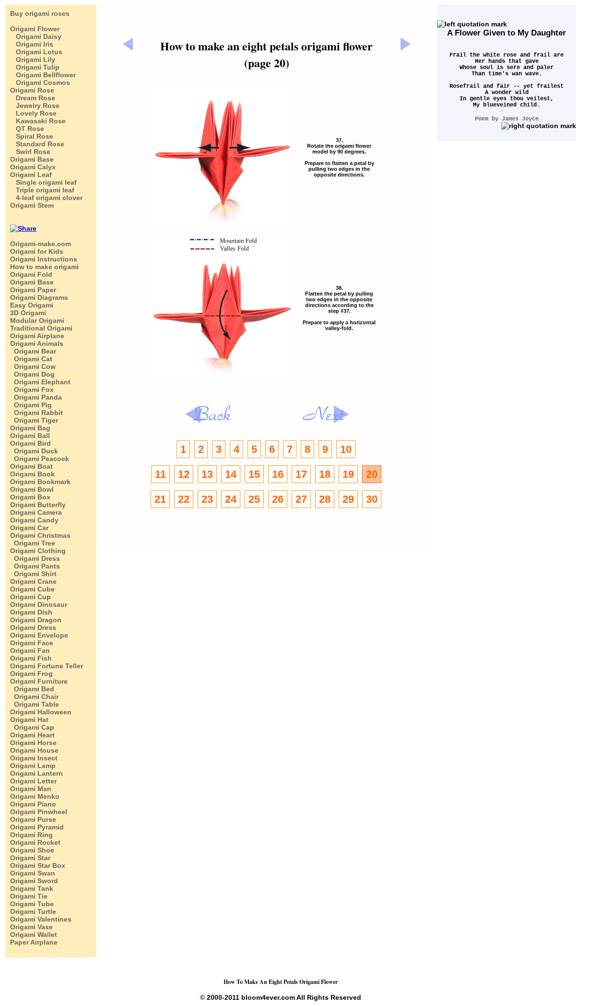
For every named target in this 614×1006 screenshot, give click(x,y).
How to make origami (44, 267)
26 (277, 499)
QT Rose (27, 128)
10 (346, 449)
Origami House (34, 750)
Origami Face (31, 643)
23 (207, 499)
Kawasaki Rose (38, 121)
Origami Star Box (37, 865)
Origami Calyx (33, 167)
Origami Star (30, 858)
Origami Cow (33, 366)
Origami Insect (34, 758)
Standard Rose (37, 144)
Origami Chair (34, 696)
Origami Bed (32, 689)
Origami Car (29, 528)
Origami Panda (36, 397)
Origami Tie (28, 896)
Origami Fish (31, 658)
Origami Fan (30, 650)
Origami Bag (30, 428)
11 (160, 474)
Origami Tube (32, 904)
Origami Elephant (40, 382)
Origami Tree (32, 543)
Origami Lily (32, 59)
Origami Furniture (39, 681)
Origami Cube (32, 589)
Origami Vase (31, 927)
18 (325, 474)
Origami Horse (33, 742)
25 (254, 499)
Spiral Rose (31, 136)
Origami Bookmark (40, 481)
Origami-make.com (40, 244)
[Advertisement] (279, 27)
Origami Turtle (33, 911)
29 (348, 499)
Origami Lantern (36, 773)
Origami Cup (30, 597)
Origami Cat (31, 359)
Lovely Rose (33, 113)
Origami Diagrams (39, 297)
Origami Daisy (35, 36)
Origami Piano (33, 804)
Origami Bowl (32, 489)
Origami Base (32, 159)
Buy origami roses (40, 13)
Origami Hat (29, 719)
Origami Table (34, 704)
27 (301, 499)
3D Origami (28, 313)
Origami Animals (36, 343)
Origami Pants (35, 566)
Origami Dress (35, 558)
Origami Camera (36, 512)
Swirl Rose (30, 151)
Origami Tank (31, 888)
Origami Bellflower (43, 75)
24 (230, 499)
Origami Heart (32, 735)
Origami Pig (31, 405)
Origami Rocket (35, 842)
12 (183, 474)
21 (160, 499)
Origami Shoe (32, 850)
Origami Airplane (37, 336)
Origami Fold (31, 274)
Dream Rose (32, 98)
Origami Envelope (39, 635)
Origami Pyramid (37, 827)
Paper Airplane (34, 942)
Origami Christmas (40, 535)
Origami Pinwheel (38, 812)
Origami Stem (32, 205)
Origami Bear (33, 351)
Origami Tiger (34, 420)
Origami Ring (31, 835)
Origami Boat (31, 466)
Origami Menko (34, 796)
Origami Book (32, 474)
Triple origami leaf (42, 190)
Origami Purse (33, 819)
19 (348, 474)
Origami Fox (32, 389)
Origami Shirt (33, 574)
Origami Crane (33, 581)
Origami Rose (32, 90)
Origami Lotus (36, 52)
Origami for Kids (36, 251)
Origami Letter (33, 781)
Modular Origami (37, 320)
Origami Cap (32, 727)
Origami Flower (34, 29)
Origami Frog (31, 673)
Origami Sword (34, 881)
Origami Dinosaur (38, 604)
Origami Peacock (39, 458)
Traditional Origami (41, 328)
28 (325, 499)
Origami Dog (32, 374)
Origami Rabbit (36, 412)
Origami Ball (30, 435)
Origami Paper (33, 290)
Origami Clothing (38, 551)
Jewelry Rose (34, 105)
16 (277, 474)
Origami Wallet (33, 934)
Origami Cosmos (40, 82)
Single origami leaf (43, 182)
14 (230, 474)
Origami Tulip (34, 67)
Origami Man (30, 789)
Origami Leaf (31, 174)
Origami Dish (31, 612)
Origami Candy (34, 520)
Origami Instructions (43, 259)
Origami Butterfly (38, 505)
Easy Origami (31, 305)
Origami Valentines (40, 919)
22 (183, 499)
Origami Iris (31, 44)
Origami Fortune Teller (46, 666)
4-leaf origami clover (46, 197)
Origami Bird (30, 443)
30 (372, 499)
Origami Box (30, 497)
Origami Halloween (40, 712)
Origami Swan (32, 873)
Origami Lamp (33, 765)
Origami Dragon (35, 620)
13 (207, 474)
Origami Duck (34, 451)
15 (254, 474)
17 (301, 474)
